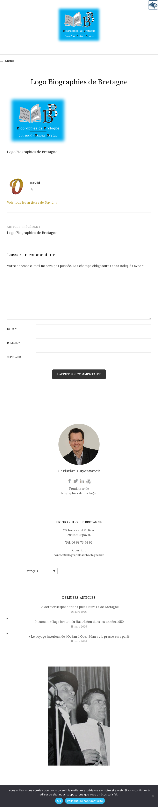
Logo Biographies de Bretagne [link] (32, 232)
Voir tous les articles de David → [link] (32, 202)
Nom (11, 329)
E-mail (13, 343)
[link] (153, 5)
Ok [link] (59, 800)
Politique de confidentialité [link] (85, 800)
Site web (14, 357)
